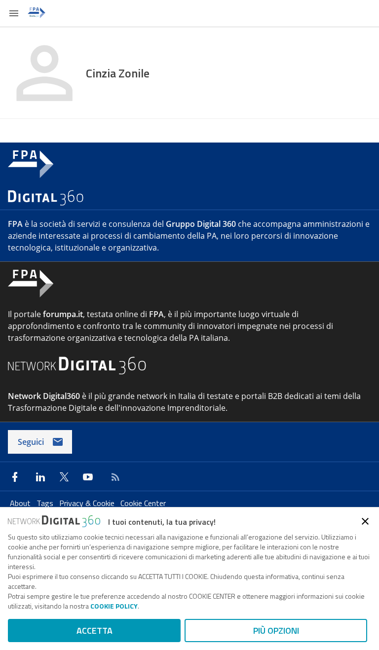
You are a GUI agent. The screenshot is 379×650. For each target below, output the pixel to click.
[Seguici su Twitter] (64, 477)
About (21, 503)
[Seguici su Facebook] (15, 477)
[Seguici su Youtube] (88, 477)
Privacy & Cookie (87, 503)
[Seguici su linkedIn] (40, 477)
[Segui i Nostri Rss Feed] (113, 477)
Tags (46, 503)
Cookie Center (143, 503)
